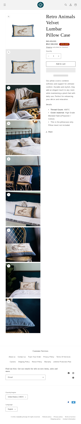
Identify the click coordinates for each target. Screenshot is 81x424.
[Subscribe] (42, 377)
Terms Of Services (63, 357)
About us (12, 357)
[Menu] (4, 4)
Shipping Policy (24, 362)
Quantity (49, 51)
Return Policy (37, 362)
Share (50, 132)
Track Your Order (34, 357)
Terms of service (70, 416)
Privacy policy (58, 416)
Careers (13, 362)
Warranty (47, 362)
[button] (61, 70)
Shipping (49, 47)
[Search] (65, 4)
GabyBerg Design (22, 416)
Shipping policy (56, 419)
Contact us (22, 357)
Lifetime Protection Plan (62, 362)
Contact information (69, 419)
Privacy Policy (48, 357)
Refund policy (47, 416)
